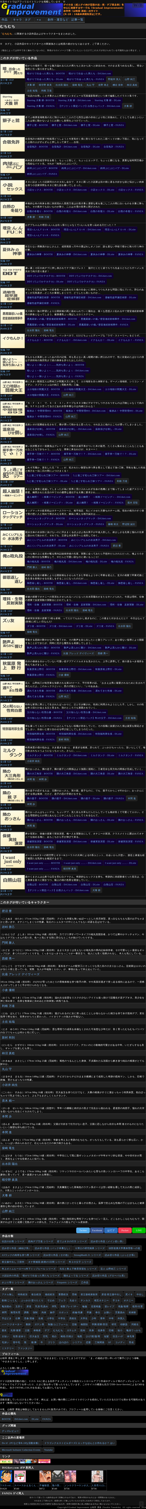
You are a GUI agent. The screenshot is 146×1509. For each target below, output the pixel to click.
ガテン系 (39, 1324)
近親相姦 (96, 1306)
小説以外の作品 (10, 1275)
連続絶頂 (50, 1294)
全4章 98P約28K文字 (6, 462)
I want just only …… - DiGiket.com (82, 863)
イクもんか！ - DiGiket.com (72, 340)
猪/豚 (34, 1342)
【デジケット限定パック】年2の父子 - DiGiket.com (93, 718)
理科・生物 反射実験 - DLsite (126, 604)
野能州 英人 (114, 79)
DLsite (35, 1419)
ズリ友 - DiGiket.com (60, 626)
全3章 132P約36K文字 (6, 305)
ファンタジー (25, 1348)
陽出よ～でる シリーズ (76, 1275)
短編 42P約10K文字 (6, 176)
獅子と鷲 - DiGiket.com (64, 125)
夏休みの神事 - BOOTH (40, 254)
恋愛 (88, 1342)
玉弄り (19, 1306)
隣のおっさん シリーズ (40, 1282)
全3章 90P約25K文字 (6, 198)
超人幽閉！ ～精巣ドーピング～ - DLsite (50, 502)
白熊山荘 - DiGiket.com (64, 884)
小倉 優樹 (64, 675)
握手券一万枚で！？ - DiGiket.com (82, 454)
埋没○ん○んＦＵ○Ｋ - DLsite (120, 229)
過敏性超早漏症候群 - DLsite (120, 297)
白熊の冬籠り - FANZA (130, 211)
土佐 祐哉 (32, 90)
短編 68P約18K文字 (6, 262)
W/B (138, 5)
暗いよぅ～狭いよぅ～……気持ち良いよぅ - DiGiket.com (58, 370)
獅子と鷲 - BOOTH (37, 125)
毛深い (5, 1342)
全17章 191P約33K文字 (7, 81)
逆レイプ (109, 1306)
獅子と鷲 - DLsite (90, 125)
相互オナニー (101, 1300)
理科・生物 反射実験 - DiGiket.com (86, 604)
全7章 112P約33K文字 (6, 526)
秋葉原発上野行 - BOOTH (41, 669)
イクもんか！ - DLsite (102, 340)
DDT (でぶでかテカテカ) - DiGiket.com (90, 276)
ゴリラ (51, 1342)
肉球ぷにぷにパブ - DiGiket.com (78, 168)
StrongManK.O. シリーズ (87, 1255)
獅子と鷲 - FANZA (114, 125)
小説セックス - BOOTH (40, 190)
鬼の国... (56, 1485)
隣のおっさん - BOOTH (40, 820)
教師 (28, 1324)
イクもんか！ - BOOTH (40, 340)
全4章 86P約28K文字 (6, 828)
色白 (54, 1336)
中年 (111, 1318)
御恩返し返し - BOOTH (40, 583)
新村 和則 (64, 739)
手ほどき (7, 1318)
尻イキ (129, 1294)
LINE (139, 1230)
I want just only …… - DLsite (120, 863)
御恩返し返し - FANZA (130, 583)
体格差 (37, 1330)
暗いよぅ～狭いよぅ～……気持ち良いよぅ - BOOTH (55, 365)
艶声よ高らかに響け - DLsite (120, 647)
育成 (131, 1342)
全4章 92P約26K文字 (6, 763)
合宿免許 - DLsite (90, 146)
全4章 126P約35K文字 (6, 397)
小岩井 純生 (33, 761)
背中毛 (16, 1342)
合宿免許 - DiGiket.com (64, 146)
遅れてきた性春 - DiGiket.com (75, 691)
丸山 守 (91, 85)
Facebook (97, 1230)
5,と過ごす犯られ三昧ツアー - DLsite (47, 481)
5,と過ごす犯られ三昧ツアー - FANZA (92, 481)
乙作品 (84, 1282)
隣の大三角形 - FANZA (130, 773)
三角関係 (99, 1342)
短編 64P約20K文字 (6, 634)
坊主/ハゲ (118, 1336)
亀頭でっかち (133, 1330)
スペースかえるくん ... (26, 1485)
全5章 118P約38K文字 (6, 656)
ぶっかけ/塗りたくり (32, 1300)
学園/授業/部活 (100, 1324)
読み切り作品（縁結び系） (16, 1248)
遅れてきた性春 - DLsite (108, 691)
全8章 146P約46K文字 (6, 720)
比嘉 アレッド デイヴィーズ (78, 653)
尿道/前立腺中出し (112, 1294)
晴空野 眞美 (45, 85)
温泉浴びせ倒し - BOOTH (41, 429)
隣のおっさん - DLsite (102, 820)
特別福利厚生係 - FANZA (41, 739)
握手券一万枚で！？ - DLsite (120, 454)
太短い (5, 1336)
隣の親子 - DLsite (90, 798)
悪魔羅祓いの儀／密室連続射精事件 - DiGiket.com (108, 319)
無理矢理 (15, 1312)
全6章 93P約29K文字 (6, 871)
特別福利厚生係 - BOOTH (41, 734)
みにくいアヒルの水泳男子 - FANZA (89, 546)
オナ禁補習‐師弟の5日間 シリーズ (46, 1262)
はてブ (111, 1230)
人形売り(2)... (99, 1485)
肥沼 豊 (117, 546)
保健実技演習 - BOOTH (40, 841)
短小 (120, 1330)
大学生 (84, 1318)
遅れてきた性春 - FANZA (41, 696)
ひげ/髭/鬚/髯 (93, 1336)
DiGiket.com (21, 1419)
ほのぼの (64, 1342)
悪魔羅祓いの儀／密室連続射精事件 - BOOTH (52, 319)
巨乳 (45, 1336)
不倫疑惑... (45, 1485)
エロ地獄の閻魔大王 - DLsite (120, 389)
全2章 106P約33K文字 (6, 613)
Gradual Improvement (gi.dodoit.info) (35, 1364)
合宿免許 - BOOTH (37, 146)
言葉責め (120, 1312)
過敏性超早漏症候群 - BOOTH (43, 297)
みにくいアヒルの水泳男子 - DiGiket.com (93, 540)
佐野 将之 (103, 85)
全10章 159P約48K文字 (7, 483)
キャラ (17, 19)
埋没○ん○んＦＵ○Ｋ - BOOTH (43, 229)
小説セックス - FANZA (130, 190)
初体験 (132, 1312)
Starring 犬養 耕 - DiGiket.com (74, 100)
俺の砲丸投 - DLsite (96, 561)
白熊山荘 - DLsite (90, 884)
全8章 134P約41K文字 (6, 569)
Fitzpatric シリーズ (67, 1282)
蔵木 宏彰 (132, 502)
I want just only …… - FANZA (43, 869)
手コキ (116, 1300)
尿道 (29, 1306)
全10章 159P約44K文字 (7, 505)
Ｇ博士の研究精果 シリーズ (90, 1248)
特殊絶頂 (23, 1294)
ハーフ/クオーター (12, 1324)
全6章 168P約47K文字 (6, 219)
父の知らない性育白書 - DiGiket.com (86, 712)
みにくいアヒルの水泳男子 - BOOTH (47, 540)
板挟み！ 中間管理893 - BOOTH (44, 411)
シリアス (77, 1342)
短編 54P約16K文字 (6, 677)
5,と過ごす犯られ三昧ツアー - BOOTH (48, 475)
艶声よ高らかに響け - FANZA (43, 653)
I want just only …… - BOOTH (43, 863)
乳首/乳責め (41, 1306)
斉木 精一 (8, 1100)
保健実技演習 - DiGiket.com (72, 841)
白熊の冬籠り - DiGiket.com (72, 211)
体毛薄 (130, 1336)
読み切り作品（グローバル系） (109, 1275)
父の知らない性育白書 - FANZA (44, 718)
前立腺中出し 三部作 (13, 1262)
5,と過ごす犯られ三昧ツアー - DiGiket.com (96, 475)
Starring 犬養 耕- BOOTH (40, 100)
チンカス (85, 1300)
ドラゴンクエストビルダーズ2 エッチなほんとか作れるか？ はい (79, 1443)
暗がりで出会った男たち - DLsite (45, 79)
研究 (114, 1324)
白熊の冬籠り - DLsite (102, 211)
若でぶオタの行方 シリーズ (72, 1241)
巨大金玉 (34, 1336)
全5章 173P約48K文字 (6, 327)
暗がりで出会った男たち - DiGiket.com (90, 73)
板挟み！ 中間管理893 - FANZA (44, 416)
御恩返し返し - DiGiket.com (72, 583)
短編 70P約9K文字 (5, 112)
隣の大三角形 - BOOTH (40, 773)
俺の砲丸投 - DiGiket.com (68, 561)
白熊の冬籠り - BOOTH (40, 211)
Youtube (48, 1450)
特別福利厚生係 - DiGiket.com (75, 734)
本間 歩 (43, 779)
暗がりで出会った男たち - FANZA (85, 79)
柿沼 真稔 (132, 85)
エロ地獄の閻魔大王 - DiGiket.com (82, 389)
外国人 (121, 1318)
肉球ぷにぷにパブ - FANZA (42, 174)
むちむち (58, 1330)
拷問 (4, 1312)
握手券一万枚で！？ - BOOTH (43, 454)
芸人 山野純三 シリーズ (113, 1269)
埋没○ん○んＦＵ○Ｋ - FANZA (43, 235)
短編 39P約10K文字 (6, 284)
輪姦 (84, 1306)
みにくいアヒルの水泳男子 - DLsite (46, 546)
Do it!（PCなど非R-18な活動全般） (21, 1443)
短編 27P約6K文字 (5, 241)
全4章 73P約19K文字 (6, 440)
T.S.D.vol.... (6, 1485)
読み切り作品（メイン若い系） (108, 1241)
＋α (38, 19)
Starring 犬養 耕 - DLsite (108, 100)
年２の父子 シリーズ (80, 1262)
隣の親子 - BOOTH (37, 798)
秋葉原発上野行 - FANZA (41, 675)
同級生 (135, 1324)
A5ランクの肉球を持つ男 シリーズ (21, 1255)
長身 (91, 1330)
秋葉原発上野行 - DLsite (108, 669)
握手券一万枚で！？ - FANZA (43, 459)
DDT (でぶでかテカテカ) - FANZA (86, 281)
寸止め (51, 1300)
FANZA (46, 1419)
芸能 (74, 1324)
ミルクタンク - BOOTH (40, 755)
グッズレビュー (10, 1431)
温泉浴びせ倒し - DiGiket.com (75, 429)
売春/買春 (29, 1318)
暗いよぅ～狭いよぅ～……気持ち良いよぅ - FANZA (55, 376)
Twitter (83, 1230)
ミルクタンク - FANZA (130, 755)
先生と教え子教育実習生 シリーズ (78, 1269)
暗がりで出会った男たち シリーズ (41, 1275)
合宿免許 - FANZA (114, 146)
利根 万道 (46, 90)
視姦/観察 (123, 1306)
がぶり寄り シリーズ (13, 1282)
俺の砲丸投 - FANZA (122, 561)
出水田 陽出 (62, 85)
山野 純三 (130, 79)
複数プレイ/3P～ (70, 1306)
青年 (102, 1318)
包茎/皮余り (19, 1336)
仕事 (17, 1318)
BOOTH (6, 1419)
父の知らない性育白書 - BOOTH (44, 712)
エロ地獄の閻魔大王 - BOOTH (43, 389)
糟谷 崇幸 (118, 85)
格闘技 (84, 1324)
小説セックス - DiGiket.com (72, 190)
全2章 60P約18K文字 (6, 785)
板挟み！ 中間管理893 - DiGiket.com (86, 411)
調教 (26, 1312)
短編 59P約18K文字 (6, 591)
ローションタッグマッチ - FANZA (85, 524)
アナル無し (8, 1294)
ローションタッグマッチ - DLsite (45, 524)
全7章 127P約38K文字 (6, 548)
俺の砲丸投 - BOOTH (38, 561)
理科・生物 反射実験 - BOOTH (44, 604)
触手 (52, 1312)
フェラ (62, 1300)
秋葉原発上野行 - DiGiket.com (75, 669)
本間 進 (31, 779)
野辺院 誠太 (128, 524)
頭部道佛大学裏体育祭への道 (124, 1248)
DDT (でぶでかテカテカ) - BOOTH (46, 276)
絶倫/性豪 (77, 1312)
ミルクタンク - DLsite (102, 755)
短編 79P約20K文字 (6, 351)
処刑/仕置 (137, 1306)
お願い (107, 1312)
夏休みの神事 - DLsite (102, 254)
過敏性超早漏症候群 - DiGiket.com (82, 297)
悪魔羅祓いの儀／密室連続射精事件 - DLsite (51, 324)
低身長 (101, 1330)
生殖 (40, 1318)
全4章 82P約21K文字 (6, 419)
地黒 (79, 1336)
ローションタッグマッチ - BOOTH (46, 518)
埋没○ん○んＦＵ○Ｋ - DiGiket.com (82, 229)
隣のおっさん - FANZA (130, 820)
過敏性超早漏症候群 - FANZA (43, 303)
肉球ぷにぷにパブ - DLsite (114, 168)
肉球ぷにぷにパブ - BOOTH (42, 168)
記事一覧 (77, 19)
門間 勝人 (32, 567)
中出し (140, 1294)
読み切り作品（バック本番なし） (53, 1248)
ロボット (64, 1312)
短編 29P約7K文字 (5, 373)
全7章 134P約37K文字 (6, 133)
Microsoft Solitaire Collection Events (21, 1450)
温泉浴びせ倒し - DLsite (108, 429)
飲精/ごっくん (9, 1300)
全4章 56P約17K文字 (6, 806)
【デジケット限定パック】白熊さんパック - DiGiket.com (89, 106)
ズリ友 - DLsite (84, 626)
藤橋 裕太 (113, 524)
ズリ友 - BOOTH (36, 626)
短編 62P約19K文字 (6, 849)
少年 (94, 1318)
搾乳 (54, 1306)
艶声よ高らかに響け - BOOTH (43, 647)
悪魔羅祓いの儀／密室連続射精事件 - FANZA (103, 324)
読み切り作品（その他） (56, 1255)
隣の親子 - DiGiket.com (64, 798)
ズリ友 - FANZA (105, 626)
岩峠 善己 (46, 567)
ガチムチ (72, 1330)
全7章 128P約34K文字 (6, 699)
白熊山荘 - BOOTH (37, 884)
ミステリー (8, 1348)
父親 (27, 1330)
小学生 (50, 1318)
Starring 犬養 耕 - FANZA (41, 106)
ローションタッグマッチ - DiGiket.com (90, 518)
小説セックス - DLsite (102, 190)
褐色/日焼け (67, 1336)
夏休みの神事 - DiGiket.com (72, 254)
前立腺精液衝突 (89, 1294)
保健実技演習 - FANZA (130, 841)
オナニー (128, 1300)
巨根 (111, 1330)
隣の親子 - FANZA (114, 798)
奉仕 (97, 1312)
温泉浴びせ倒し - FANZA (41, 435)
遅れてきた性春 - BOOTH (41, 691)
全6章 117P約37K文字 (6, 892)
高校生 (73, 1318)
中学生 (61, 1318)
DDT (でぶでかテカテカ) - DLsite (45, 281)
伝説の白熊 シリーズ (13, 1241)
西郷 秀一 (103, 653)
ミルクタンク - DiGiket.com (72, 755)
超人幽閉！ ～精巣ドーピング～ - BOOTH (51, 497)
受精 (74, 1294)
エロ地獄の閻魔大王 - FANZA (43, 395)
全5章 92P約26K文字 (6, 155)
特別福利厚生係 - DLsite (108, 734)
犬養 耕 (31, 85)
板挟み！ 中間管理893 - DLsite (126, 411)
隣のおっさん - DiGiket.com (72, 820)
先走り (73, 1300)
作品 (5, 19)
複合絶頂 (36, 1294)
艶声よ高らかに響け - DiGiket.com (82, 647)
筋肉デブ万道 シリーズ (40, 1241)
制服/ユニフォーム (58, 1324)
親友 (4, 1330)
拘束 (43, 1312)
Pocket (124, 1230)
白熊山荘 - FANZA (114, 884)
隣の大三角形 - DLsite (102, 773)
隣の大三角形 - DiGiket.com (72, 773)
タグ (28, 19)
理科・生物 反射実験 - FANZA (44, 610)
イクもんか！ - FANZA (130, 340)
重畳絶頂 (63, 1294)
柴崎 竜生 (77, 85)
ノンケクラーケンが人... (77, 1485)
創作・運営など (58, 19)
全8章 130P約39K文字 (6, 742)
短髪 (106, 1336)
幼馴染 (124, 1324)
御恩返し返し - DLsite (102, 583)
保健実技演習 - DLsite (102, 841)
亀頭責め (7, 1306)
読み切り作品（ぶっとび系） (120, 1255)
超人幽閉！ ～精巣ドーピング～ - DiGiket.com (104, 497)
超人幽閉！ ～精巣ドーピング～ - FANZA (100, 502)
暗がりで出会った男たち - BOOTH (46, 73)
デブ (47, 1330)
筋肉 (82, 1330)
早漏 (89, 1312)
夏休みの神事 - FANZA (130, 254)
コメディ (120, 1342)
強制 (35, 1312)
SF (109, 1342)
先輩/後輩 (16, 1330)
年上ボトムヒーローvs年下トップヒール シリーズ (29, 1269)
